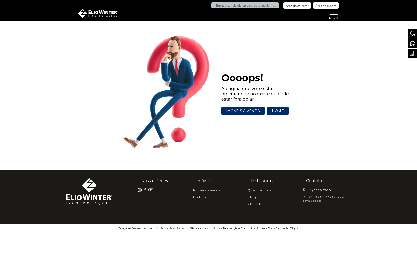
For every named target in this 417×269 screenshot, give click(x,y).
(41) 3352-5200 (412, 43)
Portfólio (200, 197)
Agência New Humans (172, 228)
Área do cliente (325, 5)
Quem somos (259, 190)
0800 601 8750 (323, 198)
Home (278, 111)
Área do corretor (297, 5)
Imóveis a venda (243, 111)
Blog (252, 197)
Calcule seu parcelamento (412, 53)
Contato (254, 204)
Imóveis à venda (206, 190)
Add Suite (213, 228)
